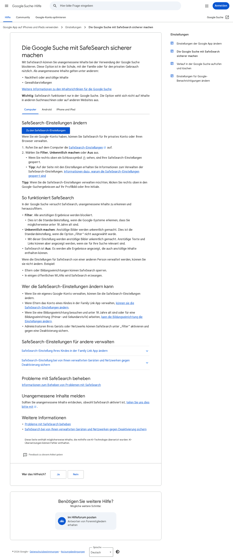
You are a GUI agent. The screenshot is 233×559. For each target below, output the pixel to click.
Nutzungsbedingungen (73, 551)
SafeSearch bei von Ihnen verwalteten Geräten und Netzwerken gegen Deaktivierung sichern (86, 429)
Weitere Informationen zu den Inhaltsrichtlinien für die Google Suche (67, 89)
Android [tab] (47, 109)
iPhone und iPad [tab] (65, 109)
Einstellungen (180, 34)
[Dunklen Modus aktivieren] (117, 551)
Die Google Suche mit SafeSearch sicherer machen (198, 54)
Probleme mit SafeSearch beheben (48, 424)
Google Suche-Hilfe (26, 6)
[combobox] (120, 6)
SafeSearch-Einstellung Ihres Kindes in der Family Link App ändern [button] (65, 351)
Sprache (97, 547)
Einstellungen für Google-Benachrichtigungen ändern (193, 78)
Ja (58, 474)
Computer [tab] (30, 109)
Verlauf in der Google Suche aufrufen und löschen (199, 66)
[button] (6, 5)
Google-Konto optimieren (50, 17)
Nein (75, 474)
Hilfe (8, 17)
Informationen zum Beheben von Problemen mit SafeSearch (61, 385)
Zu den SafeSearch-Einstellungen (46, 130)
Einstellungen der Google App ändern (199, 43)
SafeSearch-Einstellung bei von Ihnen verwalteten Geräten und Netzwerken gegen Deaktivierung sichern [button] (76, 363)
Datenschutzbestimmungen (44, 551)
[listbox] (101, 552)
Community (23, 17)
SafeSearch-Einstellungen (86, 147)
